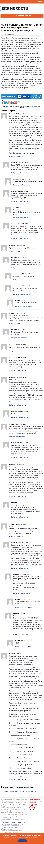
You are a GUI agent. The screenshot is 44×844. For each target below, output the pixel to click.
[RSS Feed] (2, 2)
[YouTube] (5, 2)
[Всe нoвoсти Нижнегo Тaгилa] (15, 13)
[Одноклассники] (9, 103)
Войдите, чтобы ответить (17, 156)
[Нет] (41, 839)
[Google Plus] (15, 103)
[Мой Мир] (12, 103)
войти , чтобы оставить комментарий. (23, 791)
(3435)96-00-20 (5, 822)
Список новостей (23, 16)
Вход (39, 2)
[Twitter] (6, 103)
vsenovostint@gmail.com (18, 822)
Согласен (22, 841)
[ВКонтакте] (3, 103)
